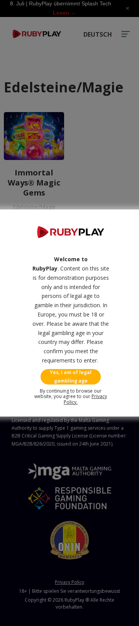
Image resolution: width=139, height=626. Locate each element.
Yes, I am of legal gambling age (71, 376)
